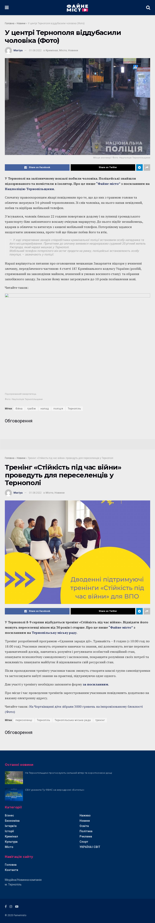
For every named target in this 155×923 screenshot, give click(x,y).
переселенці (24, 720)
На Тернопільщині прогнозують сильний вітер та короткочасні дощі (68, 772)
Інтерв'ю (11, 826)
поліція (58, 408)
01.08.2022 (35, 50)
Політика (86, 831)
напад (45, 408)
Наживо (85, 815)
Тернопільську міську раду (54, 632)
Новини (21, 23)
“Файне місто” (108, 183)
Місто (63, 50)
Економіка (12, 820)
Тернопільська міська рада (73, 720)
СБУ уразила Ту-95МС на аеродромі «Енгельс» (54, 789)
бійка (19, 408)
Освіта (84, 826)
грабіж (31, 408)
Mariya (18, 50)
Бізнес (9, 815)
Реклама (86, 836)
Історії (9, 831)
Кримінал (52, 50)
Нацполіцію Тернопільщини (29, 189)
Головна (9, 23)
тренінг (100, 720)
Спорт (84, 841)
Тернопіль (74, 408)
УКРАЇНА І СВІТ (90, 847)
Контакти (11, 870)
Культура (11, 841)
